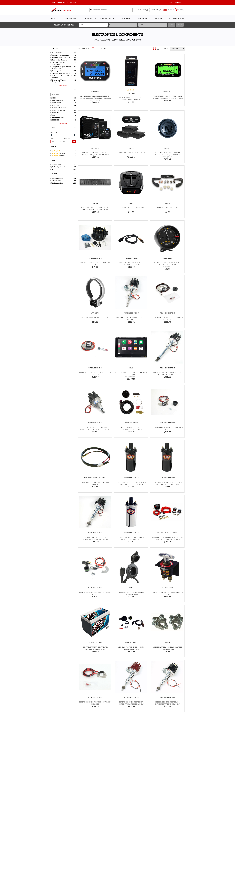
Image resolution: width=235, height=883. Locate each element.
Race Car (89, 18)
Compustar (95, 148)
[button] (168, 9)
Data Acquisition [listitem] (57, 71)
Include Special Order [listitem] (59, 167)
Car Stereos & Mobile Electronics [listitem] (58, 63)
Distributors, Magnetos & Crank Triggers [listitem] (62, 77)
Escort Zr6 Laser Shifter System (131, 153)
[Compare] (108, 67)
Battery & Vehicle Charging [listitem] (61, 57)
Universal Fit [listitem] (56, 180)
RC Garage (142, 18)
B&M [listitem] (53, 115)
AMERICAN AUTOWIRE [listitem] (59, 110)
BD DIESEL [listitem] (55, 120)
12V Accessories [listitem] (57, 52)
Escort (131, 148)
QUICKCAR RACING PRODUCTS (167, 533)
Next (105, 48)
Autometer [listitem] (55, 112)
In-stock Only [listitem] (56, 164)
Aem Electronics (131, 258)
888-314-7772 (179, 2)
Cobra (131, 203)
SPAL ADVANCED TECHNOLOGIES (95, 478)
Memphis (167, 148)
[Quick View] (108, 58)
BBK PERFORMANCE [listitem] (59, 117)
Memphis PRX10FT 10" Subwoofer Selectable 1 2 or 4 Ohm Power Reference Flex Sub (167, 155)
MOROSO (167, 203)
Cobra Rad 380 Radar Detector (131, 208)
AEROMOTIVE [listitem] (56, 103)
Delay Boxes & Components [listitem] (61, 73)
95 (101, 48)
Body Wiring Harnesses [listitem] (59, 60)
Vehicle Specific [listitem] (57, 178)
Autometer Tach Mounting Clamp (95, 317)
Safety (54, 18)
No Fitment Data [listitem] (57, 183)
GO (74, 141)
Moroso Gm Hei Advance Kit (167, 208)
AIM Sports (95, 91)
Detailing (125, 18)
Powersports (107, 18)
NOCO (131, 587)
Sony (131, 368)
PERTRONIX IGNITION (95, 258)
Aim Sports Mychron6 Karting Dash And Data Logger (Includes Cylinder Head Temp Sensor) (167, 98)
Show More (63, 85)
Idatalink (131, 93)
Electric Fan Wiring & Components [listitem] (59, 81)
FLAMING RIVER (167, 587)
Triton (95, 203)
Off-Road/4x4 (71, 18)
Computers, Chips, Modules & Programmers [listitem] (61, 67)
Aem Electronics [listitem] (57, 100)
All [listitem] (53, 169)
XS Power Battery (95, 642)
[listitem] (63, 151)
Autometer (167, 258)
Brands (158, 18)
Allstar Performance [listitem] (59, 108)
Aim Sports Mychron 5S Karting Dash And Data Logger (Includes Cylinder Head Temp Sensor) (95, 98)
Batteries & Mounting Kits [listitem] (60, 55)
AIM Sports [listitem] (55, 105)
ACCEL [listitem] (54, 98)
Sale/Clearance (176, 18)
